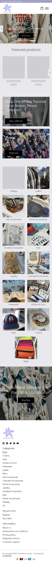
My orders (7, 518)
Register (6, 515)
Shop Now (26, 36)
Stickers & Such (38, 304)
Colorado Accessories (38, 276)
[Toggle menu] (46, 8)
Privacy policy (9, 535)
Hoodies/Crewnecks (13, 247)
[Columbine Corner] (7, 8)
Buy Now (26, 400)
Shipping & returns (11, 538)
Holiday (13, 191)
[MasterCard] (21, 559)
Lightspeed (7, 555)
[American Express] (29, 559)
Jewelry (13, 276)
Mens (5, 473)
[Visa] (25, 559)
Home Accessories (11, 484)
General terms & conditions (15, 531)
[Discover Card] (33, 559)
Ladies (38, 191)
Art (4, 505)
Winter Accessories (38, 219)
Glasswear (14, 304)
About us (7, 527)
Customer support (11, 542)
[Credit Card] (17, 559)
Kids (38, 247)
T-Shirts (38, 332)
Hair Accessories (13, 219)
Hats (13, 332)
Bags (26, 361)
